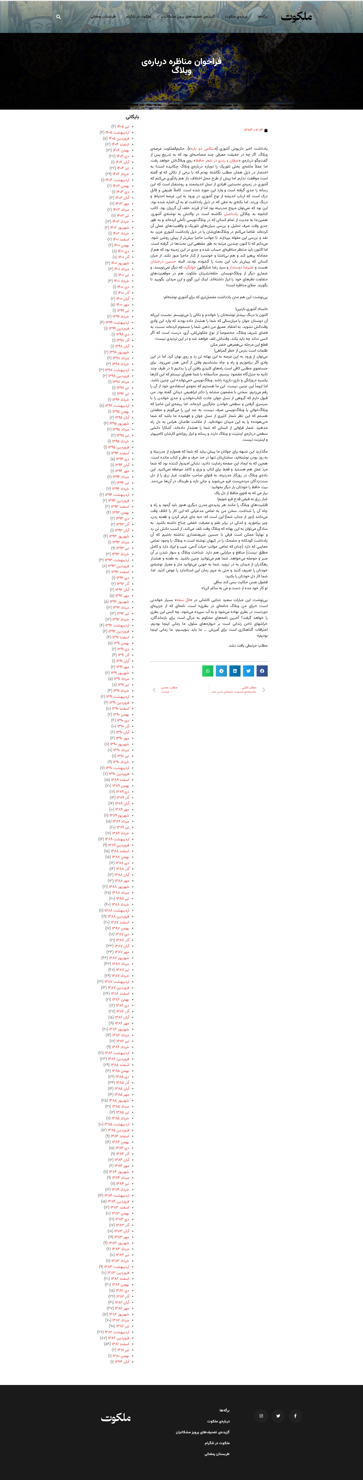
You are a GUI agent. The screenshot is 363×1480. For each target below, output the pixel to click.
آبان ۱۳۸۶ (122, 1018)
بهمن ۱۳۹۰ (121, 715)
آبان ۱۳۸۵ (122, 1089)
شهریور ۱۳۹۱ (120, 673)
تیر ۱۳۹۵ (123, 436)
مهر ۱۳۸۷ (122, 952)
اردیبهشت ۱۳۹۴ (117, 495)
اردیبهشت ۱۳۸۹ (117, 839)
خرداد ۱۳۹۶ (120, 400)
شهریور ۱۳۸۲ (119, 1314)
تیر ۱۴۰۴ (123, 168)
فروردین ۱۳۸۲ (118, 1338)
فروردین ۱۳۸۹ (118, 845)
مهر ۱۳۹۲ (122, 596)
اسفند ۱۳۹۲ (120, 572)
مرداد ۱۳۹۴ (121, 477)
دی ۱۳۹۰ (123, 721)
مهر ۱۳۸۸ (122, 881)
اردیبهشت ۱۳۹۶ (117, 406)
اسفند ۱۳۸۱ (120, 1344)
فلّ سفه (183, 600)
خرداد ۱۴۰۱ (121, 281)
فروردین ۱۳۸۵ (118, 1130)
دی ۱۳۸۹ (122, 792)
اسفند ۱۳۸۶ (120, 994)
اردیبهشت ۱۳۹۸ (117, 370)
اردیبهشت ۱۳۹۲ (117, 626)
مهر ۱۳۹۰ (122, 738)
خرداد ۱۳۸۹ (120, 833)
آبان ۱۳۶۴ (122, 1362)
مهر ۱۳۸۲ (122, 1309)
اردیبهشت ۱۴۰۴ (117, 180)
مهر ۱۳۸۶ (122, 1023)
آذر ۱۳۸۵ (122, 1083)
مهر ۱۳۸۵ (122, 1095)
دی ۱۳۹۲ (122, 578)
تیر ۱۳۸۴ (122, 1184)
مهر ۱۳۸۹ (122, 810)
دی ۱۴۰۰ (123, 287)
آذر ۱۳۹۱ (123, 655)
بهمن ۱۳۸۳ (120, 1214)
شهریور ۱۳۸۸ (119, 887)
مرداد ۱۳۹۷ (121, 382)
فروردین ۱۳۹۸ (118, 376)
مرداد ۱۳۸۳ (120, 1249)
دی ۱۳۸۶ (122, 1006)
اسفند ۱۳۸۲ (120, 1279)
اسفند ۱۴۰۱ (121, 240)
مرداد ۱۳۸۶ (120, 1035)
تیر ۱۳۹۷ (123, 388)
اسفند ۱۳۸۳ (119, 1208)
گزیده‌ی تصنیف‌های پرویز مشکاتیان (188, 17)
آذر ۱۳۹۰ (123, 727)
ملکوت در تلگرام (138, 17)
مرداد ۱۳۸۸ (120, 893)
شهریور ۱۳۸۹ (119, 816)
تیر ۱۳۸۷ (122, 970)
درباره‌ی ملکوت (236, 17)
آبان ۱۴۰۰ (122, 299)
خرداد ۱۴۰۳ (120, 222)
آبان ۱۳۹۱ (122, 661)
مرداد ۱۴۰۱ (121, 269)
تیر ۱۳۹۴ (123, 483)
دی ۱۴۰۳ (122, 192)
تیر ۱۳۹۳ (122, 548)
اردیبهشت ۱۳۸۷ (116, 982)
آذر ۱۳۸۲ (122, 1297)
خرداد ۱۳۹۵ (120, 441)
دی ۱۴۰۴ (123, 156)
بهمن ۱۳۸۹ (120, 786)
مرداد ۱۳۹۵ (121, 430)
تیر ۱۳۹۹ (123, 311)
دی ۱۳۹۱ (123, 649)
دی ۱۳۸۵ (122, 1077)
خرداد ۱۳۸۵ (120, 1119)
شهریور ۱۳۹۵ (119, 424)
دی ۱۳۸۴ (122, 1148)
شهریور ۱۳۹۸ (119, 352)
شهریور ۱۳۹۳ (119, 537)
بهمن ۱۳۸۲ (120, 1285)
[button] (59, 17)
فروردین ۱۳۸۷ (118, 988)
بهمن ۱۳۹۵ (120, 412)
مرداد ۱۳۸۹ (121, 822)
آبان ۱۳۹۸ (122, 346)
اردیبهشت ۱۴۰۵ (117, 133)
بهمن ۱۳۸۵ (120, 1071)
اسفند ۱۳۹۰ (120, 709)
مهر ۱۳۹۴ (122, 471)
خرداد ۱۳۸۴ (120, 1190)
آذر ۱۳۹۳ (122, 525)
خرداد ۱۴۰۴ (121, 174)
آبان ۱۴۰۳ (122, 198)
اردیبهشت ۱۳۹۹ (117, 323)
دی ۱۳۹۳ (122, 519)
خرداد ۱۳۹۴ (120, 489)
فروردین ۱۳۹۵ (118, 447)
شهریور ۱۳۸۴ (119, 1172)
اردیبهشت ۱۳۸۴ (116, 1196)
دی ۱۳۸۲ (122, 1291)
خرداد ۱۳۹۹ (121, 317)
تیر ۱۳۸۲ (122, 1326)
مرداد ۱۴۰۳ (121, 210)
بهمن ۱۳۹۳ (120, 513)
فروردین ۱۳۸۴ (118, 1202)
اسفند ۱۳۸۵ (120, 1065)
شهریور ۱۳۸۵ (119, 1101)
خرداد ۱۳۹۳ (120, 554)
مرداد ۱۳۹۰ (121, 750)
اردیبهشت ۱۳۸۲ (117, 1332)
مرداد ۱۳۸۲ (120, 1320)
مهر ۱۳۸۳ (121, 1237)
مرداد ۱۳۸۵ (120, 1107)
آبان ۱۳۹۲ (122, 590)
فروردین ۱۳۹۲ (118, 632)
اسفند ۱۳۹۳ (120, 507)
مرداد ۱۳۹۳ (120, 542)
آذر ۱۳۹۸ (123, 341)
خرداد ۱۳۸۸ (120, 905)
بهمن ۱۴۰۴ (121, 150)
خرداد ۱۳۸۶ (120, 1047)
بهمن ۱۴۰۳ (121, 186)
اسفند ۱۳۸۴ (120, 1136)
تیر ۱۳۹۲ (123, 614)
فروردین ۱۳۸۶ (118, 1059)
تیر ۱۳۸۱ (123, 1350)
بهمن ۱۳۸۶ (120, 1000)
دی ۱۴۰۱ (123, 251)
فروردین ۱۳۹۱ (119, 703)
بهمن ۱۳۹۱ (121, 643)
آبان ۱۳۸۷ (122, 946)
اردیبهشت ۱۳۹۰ (117, 768)
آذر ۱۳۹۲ (123, 584)
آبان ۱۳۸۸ (122, 875)
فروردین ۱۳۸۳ (118, 1273)
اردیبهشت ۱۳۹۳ (117, 560)
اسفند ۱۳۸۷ (120, 923)
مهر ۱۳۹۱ (122, 667)
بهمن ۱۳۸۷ (120, 928)
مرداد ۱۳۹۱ (121, 679)
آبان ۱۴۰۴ (122, 162)
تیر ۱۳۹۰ (123, 756)
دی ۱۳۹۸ (122, 335)
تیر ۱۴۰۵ (123, 127)
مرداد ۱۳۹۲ (121, 608)
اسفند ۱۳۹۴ (120, 453)
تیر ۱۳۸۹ (123, 828)
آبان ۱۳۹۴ (122, 465)
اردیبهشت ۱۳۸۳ (116, 1267)
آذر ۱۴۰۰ (123, 293)
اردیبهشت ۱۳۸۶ (117, 1053)
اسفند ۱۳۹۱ (120, 637)
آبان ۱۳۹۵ (122, 418)
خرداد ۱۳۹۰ (121, 762)
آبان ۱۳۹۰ (122, 732)
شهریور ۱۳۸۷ (119, 958)
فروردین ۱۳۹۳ (118, 566)
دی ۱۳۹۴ (122, 459)
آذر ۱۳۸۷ (122, 940)
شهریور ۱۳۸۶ (119, 1029)
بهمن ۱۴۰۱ (121, 246)
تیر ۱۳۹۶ (123, 394)
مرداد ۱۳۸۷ (120, 964)
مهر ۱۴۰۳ (122, 204)
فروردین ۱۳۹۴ (118, 501)
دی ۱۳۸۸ (122, 863)
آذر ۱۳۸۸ (122, 869)
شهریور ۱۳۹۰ (119, 744)
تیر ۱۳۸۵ (122, 1113)
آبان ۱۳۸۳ (121, 1231)
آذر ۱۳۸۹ (123, 798)
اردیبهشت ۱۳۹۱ (117, 697)
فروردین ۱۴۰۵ (119, 139)
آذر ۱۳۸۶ (122, 1012)
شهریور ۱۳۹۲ (119, 602)
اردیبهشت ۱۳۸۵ (116, 1124)
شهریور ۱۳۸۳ (119, 1243)
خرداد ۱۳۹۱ (121, 691)
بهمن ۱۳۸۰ (121, 1356)
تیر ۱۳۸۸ (122, 899)
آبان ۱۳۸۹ (122, 804)
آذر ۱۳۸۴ (122, 1154)
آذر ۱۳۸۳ (122, 1225)
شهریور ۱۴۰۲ (119, 228)
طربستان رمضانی (103, 17)
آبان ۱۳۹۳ (122, 531)
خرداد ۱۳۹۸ (120, 364)
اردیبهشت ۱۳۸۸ (116, 911)
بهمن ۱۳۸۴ (120, 1142)
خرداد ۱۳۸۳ (120, 1261)
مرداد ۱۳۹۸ (121, 358)
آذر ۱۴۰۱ (123, 257)
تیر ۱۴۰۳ (123, 216)
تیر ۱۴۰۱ (123, 275)
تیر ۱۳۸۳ (122, 1255)
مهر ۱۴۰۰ (122, 305)
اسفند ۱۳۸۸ (120, 851)
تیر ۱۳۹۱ (123, 685)
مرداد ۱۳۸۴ (120, 1178)
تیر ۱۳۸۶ (122, 1041)
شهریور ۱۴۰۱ (120, 263)
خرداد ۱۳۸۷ (120, 976)
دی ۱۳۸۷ (122, 934)
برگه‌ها (263, 17)
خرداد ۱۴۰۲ (121, 234)
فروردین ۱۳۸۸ (118, 917)
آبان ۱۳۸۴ (122, 1160)
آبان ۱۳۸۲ (122, 1303)
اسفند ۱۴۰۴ (120, 145)
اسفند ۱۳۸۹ (120, 780)
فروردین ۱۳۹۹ (119, 329)
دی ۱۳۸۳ (122, 1219)
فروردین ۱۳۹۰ (119, 774)
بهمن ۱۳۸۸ (120, 857)
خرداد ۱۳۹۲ (120, 620)
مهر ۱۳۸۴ (122, 1166)
